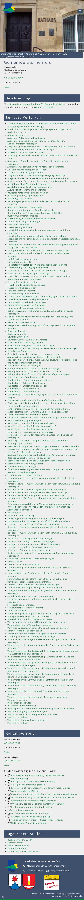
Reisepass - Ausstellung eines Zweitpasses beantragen (35, 524)
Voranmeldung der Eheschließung (24, 630)
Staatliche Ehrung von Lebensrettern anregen (30, 596)
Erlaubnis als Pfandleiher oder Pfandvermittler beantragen (37, 270)
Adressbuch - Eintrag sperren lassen (25, 152)
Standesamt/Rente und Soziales (23, 851)
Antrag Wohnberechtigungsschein (28, 784)
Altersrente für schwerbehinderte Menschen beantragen (36, 166)
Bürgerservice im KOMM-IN (21, 840)
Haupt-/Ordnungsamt (18, 845)
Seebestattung (14, 561)
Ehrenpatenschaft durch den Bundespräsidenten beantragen (38, 250)
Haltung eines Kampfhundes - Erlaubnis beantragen (33, 368)
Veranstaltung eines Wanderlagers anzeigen (29, 625)
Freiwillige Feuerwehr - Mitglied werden (27, 299)
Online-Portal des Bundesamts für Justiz (31, 813)
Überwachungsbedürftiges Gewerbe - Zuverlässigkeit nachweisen (40, 613)
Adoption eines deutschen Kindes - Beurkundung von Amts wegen (41, 146)
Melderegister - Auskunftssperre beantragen (29, 429)
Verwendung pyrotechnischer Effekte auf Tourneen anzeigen (38, 628)
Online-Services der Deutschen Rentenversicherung (37, 803)
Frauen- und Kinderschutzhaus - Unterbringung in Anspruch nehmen (42, 296)
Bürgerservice (47, 54)
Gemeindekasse (15, 842)
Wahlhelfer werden (17, 700)
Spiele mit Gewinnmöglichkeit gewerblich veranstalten (35, 587)
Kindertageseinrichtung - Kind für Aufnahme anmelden (35, 400)
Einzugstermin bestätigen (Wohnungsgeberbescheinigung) (37, 264)
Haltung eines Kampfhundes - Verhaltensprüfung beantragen (38, 374)
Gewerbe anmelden (17, 334)
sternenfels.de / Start (12, 54)
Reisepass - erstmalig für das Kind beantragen (31, 541)
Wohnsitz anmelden (17, 723)
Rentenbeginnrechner (21, 810)
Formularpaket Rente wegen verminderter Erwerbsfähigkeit (40, 788)
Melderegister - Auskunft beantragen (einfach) (30, 423)
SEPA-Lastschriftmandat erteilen (23, 564)
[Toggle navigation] (80, 11)
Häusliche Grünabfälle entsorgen (24, 365)
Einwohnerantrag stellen (19, 262)
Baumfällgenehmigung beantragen (25, 195)
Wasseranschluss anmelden (21, 705)
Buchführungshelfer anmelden (23, 215)
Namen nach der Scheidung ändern (25, 463)
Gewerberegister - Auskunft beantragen (27, 339)
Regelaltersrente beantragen (21, 515)
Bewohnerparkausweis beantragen (25, 207)
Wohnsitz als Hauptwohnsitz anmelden (27, 720)
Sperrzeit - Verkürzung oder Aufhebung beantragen (33, 584)
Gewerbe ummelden (17, 336)
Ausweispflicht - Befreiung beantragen (27, 189)
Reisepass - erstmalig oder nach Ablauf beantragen (33, 544)
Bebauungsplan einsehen (20, 198)
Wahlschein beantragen (19, 702)
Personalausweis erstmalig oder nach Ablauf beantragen (36, 495)
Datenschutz (48, 893)
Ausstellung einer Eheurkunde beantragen (28, 184)
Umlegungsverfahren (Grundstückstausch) (28, 616)
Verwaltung (31, 54)
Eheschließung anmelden (20, 227)
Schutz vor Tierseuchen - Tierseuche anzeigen (30, 558)
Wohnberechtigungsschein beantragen (27, 711)
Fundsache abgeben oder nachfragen (26, 308)
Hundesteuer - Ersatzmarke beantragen (27, 385)
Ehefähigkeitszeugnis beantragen (24, 221)
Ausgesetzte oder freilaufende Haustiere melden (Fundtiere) (38, 178)
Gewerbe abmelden (17, 331)
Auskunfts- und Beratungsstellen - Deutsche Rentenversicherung (43, 794)
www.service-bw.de (44, 107)
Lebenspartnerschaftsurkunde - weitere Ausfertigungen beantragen (41, 417)
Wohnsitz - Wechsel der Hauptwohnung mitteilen (32, 714)
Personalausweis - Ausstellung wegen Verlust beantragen (36, 489)
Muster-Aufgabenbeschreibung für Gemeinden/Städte (36, 104)
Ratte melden (14, 512)
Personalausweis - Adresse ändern (25, 475)
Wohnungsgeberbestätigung (25, 791)
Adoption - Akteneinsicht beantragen (26, 138)
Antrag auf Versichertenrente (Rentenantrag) (33, 781)
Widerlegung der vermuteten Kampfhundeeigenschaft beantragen (40, 708)
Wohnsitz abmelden (17, 717)
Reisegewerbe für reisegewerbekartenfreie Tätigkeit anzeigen (38, 521)
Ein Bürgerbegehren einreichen (23, 259)
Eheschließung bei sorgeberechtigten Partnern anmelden (36, 236)
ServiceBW (61, 54)
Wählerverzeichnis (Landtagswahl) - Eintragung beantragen (37, 697)
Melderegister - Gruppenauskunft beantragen (30, 432)
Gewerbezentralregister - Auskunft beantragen (31, 345)
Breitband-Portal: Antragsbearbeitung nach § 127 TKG (34, 213)
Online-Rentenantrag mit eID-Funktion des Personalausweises (42, 797)
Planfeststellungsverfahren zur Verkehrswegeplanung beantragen (40, 504)
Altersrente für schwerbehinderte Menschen (33, 800)
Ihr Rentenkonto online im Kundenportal (31, 807)
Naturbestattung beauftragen (22, 466)
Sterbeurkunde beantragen (21, 605)
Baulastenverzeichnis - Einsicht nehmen (27, 192)
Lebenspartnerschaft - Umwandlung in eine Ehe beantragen (37, 411)
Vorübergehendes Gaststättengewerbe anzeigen (31, 636)
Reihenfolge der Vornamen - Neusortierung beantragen (35, 518)
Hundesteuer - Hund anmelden (23, 391)
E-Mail (7, 87)
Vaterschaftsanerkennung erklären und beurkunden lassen (37, 622)
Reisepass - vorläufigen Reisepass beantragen (30, 547)
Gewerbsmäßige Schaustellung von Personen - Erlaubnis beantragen (42, 348)
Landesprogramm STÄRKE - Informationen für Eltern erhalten (38, 409)
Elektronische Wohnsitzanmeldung (28, 823)
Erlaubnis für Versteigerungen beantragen (28, 273)
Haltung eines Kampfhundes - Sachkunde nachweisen (34, 371)
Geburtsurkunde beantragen (21, 322)
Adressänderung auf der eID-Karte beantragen (30, 149)
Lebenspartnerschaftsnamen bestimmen (28, 414)
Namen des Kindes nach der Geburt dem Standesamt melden (38, 460)
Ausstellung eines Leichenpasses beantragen (30, 187)
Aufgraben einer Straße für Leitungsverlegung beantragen (36, 175)
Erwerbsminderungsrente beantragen (26, 285)
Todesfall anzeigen (17, 610)
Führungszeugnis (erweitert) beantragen (27, 305)
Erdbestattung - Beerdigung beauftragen (28, 267)
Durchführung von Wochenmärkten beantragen (31, 218)
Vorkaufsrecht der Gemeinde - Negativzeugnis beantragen (37, 633)
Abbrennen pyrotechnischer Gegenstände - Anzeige (36, 820)
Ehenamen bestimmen (18, 224)
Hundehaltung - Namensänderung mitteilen (29, 380)
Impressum (37, 893)
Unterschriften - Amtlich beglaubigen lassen (29, 619)
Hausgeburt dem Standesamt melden (26, 377)
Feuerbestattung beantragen (21, 288)
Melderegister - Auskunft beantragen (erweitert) (31, 426)
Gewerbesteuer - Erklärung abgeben (25, 342)
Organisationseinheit (14, 56)
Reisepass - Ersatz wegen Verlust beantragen (30, 538)
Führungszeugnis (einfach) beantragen (26, 302)
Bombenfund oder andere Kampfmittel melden (31, 210)
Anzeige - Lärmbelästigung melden (25, 172)
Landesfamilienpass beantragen (23, 406)
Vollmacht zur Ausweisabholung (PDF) (30, 816)
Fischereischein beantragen (21, 290)
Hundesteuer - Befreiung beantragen (26, 383)
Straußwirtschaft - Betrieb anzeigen (25, 607)
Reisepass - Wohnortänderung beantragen (29, 550)
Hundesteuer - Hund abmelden (23, 388)
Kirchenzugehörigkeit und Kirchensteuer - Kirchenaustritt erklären (41, 403)
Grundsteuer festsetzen (19, 351)
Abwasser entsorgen (17, 135)
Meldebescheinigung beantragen (24, 420)
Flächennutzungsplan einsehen (23, 293)
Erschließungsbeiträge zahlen (22, 282)
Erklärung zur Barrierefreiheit (69, 893)
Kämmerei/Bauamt (17, 848)
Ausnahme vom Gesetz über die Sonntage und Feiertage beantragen (42, 181)
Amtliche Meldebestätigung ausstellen (26, 169)
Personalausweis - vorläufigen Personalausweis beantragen (37, 492)
